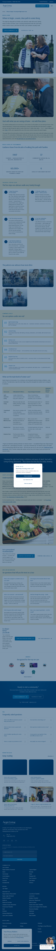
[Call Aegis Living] (53, 937)
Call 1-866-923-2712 (28, 479)
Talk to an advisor (28, 483)
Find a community (28, 476)
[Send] (53, 948)
